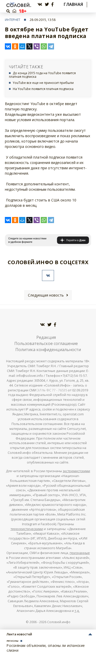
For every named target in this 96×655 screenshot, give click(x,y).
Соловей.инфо (58, 622)
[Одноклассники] (15, 46)
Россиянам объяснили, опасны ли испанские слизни (46, 647)
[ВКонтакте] (8, 46)
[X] (29, 46)
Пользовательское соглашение (46, 343)
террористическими (26, 529)
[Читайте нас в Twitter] (47, 4)
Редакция (46, 337)
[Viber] (37, 46)
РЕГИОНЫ (12, 641)
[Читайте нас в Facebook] (52, 4)
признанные (80, 553)
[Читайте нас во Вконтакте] (40, 4)
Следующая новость (46, 295)
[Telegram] (51, 46)
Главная (73, 4)
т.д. (77, 611)
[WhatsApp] (44, 46)
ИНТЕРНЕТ (12, 20)
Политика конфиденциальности (48, 349)
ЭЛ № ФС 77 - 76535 (52, 390)
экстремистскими (76, 471)
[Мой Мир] (22, 46)
